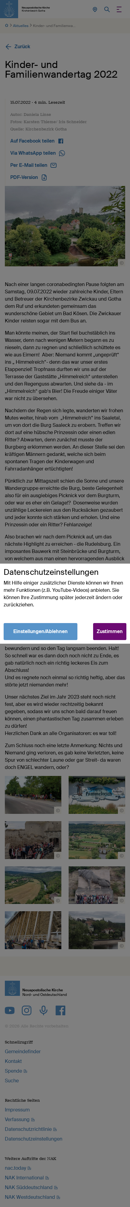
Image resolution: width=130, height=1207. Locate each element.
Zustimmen (110, 631)
